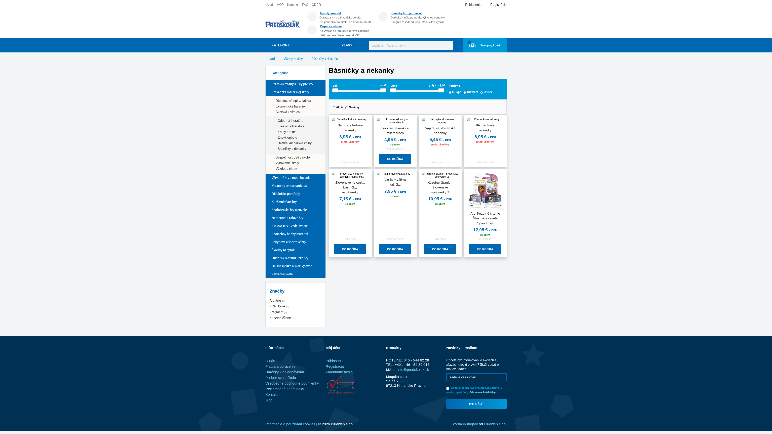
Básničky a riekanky (292, 148)
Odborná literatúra (290, 120)
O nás (270, 361)
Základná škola (282, 274)
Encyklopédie (287, 137)
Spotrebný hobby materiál (290, 233)
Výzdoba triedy (286, 168)
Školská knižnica (288, 112)
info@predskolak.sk (413, 370)
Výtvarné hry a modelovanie (291, 177)
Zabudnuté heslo (339, 372)
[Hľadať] (447, 45)
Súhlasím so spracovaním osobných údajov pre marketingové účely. (474, 390)
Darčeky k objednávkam (284, 372)
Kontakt (292, 4)
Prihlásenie (335, 361)
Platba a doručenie (280, 366)
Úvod (269, 4)
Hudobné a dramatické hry (290, 258)
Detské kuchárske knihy (295, 143)
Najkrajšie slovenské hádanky (440, 130)
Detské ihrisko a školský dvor (292, 266)
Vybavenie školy (287, 163)
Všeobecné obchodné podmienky (292, 383)
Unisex (488, 92)
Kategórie (281, 45)
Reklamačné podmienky (284, 389)
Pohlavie (454, 86)
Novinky (354, 107)
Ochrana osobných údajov (483, 392)
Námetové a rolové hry (287, 217)
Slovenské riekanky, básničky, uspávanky (350, 187)
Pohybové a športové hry (289, 242)
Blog (269, 400)
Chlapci (457, 92)
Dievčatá (472, 92)
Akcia (339, 107)
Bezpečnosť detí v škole (293, 157)
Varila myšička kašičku (395, 182)
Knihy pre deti (287, 132)
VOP (280, 4)
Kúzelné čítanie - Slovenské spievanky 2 (440, 187)
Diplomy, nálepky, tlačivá (293, 100)
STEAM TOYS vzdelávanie (290, 225)
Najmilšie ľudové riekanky (350, 127)
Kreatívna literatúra (291, 126)
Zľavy (347, 45)
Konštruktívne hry (284, 201)
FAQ (305, 4)
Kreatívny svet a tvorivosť (289, 185)
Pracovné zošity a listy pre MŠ (292, 84)
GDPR (316, 4)
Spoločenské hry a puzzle (289, 209)
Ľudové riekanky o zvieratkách (395, 130)
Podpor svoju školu (280, 378)
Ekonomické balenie (290, 106)
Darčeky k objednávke (406, 13)
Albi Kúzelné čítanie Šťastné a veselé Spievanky (485, 218)
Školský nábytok (283, 250)
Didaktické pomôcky (286, 193)
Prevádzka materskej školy (290, 92)
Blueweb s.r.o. (495, 424)
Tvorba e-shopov (464, 424)
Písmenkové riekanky (485, 127)
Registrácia (335, 366)
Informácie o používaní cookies (290, 424)
